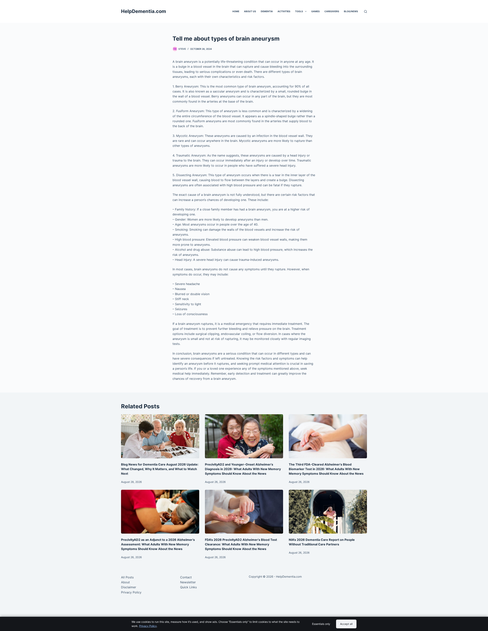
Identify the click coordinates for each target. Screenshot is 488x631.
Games (315, 11)
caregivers (331, 11)
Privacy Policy (131, 592)
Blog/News (351, 11)
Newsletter (188, 582)
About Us (250, 11)
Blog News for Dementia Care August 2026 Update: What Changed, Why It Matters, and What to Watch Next (159, 468)
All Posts (127, 577)
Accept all (346, 623)
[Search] (365, 11)
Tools (299, 11)
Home (235, 11)
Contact (186, 577)
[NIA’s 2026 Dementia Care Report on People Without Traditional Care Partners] (328, 512)
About (125, 582)
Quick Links (188, 587)
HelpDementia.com (143, 11)
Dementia (267, 11)
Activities (284, 11)
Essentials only (321, 623)
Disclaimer (128, 587)
